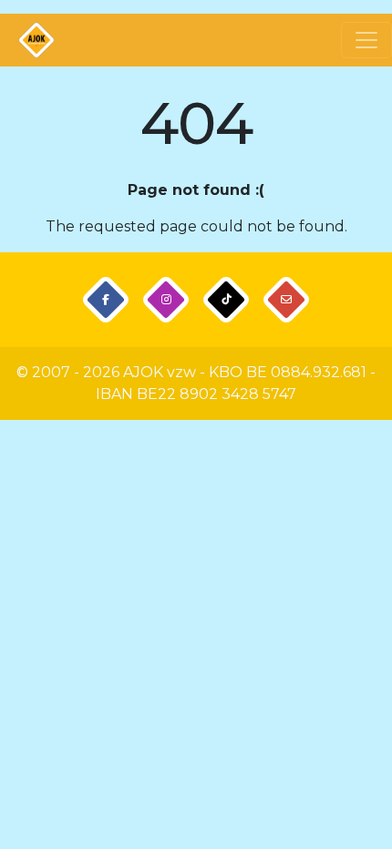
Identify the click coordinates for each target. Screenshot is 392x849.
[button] (106, 300)
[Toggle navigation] (366, 40)
